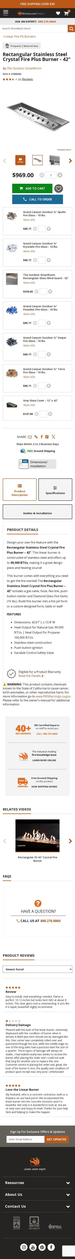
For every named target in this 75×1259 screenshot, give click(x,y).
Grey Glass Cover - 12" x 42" (40, 400)
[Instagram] (24, 1247)
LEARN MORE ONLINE (44, 760)
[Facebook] (51, 1247)
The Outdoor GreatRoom (24, 68)
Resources (14, 1182)
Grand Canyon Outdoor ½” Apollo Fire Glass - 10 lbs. (44, 213)
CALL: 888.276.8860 (46, 733)
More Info (29, 220)
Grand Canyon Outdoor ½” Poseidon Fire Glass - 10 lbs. (40, 308)
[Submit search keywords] (71, 28)
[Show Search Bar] (70, 21)
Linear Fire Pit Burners (20, 36)
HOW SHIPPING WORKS (44, 786)
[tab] (20, 489)
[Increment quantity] (60, 175)
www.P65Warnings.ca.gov (53, 696)
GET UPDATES (56, 1139)
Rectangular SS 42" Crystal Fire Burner (37, 859)
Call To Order (40, 199)
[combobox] (37, 28)
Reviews (27, 79)
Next (70, 160)
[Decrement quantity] (42, 175)
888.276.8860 (50, 921)
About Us (13, 1194)
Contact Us (15, 1206)
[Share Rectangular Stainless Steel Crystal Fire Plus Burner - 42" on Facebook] (42, 436)
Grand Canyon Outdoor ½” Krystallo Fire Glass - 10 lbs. (40, 245)
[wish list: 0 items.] (58, 13)
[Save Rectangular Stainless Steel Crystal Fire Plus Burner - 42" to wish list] (58, 188)
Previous (4, 160)
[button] (30, 436)
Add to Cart (35, 188)
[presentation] (37, 160)
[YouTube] (33, 1247)
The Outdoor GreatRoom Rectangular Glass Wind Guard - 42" (45, 276)
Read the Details (30, 676)
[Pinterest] (42, 1247)
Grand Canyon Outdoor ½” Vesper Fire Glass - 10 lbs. (44, 339)
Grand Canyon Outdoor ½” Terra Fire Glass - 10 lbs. (44, 370)
